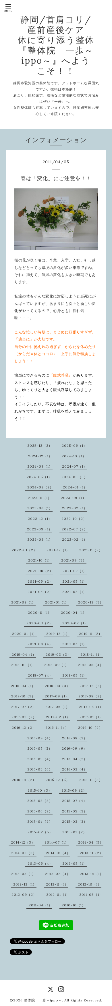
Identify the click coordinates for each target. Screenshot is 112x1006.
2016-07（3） (39, 748)
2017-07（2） (23, 707)
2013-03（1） (23, 874)
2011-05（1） (91, 894)
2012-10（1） (89, 884)
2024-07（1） (74, 466)
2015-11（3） (91, 780)
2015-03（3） (74, 821)
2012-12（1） (24, 884)
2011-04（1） (40, 905)
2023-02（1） (74, 508)
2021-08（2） (40, 571)
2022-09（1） (39, 529)
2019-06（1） (74, 644)
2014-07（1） (57, 842)
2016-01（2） (24, 780)
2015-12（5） (58, 780)
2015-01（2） (74, 832)
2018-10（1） (23, 665)
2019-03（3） (58, 654)
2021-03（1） (74, 591)
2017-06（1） (57, 707)
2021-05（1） (74, 581)
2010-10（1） (74, 905)
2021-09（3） (73, 560)
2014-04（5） (90, 842)
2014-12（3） (23, 842)
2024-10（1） (74, 456)
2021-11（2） (91, 550)
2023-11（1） (39, 498)
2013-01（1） (91, 874)
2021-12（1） (58, 550)
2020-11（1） (39, 612)
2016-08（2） (74, 738)
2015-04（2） (40, 821)
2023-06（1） (40, 508)
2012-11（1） (57, 884)
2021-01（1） (57, 602)
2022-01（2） (24, 550)
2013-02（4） (57, 874)
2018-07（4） (40, 675)
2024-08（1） (40, 466)
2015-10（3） (40, 790)
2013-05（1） (74, 863)
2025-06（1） (74, 445)
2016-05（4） (40, 759)
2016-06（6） (74, 748)
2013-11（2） (91, 853)
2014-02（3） (23, 853)
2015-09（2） (74, 790)
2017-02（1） (58, 717)
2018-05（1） (74, 675)
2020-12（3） (90, 602)
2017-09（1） (57, 696)
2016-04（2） (74, 759)
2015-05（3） (74, 811)
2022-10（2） (74, 518)
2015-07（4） (74, 800)
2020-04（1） (73, 612)
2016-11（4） (57, 727)
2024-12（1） (40, 456)
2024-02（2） (40, 487)
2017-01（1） (91, 717)
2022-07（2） (75, 529)
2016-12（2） (24, 727)
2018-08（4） (90, 665)
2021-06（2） (40, 581)
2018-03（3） (57, 686)
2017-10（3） (23, 696)
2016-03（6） (40, 769)
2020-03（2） (39, 623)
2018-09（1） (56, 665)
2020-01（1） (24, 633)
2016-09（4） (40, 738)
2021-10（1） (40, 560)
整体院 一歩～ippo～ (43, 1000)
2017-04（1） (91, 707)
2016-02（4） (74, 769)
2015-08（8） (40, 800)
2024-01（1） (75, 487)
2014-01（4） (58, 853)
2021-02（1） (23, 602)
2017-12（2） (91, 686)
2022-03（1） (40, 539)
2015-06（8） (40, 811)
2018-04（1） (23, 686)
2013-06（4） (40, 863)
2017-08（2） (90, 696)
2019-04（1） (24, 654)
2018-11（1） (91, 654)
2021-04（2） (40, 591)
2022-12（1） (40, 518)
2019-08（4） (40, 644)
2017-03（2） (23, 717)
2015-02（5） (40, 832)
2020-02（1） (75, 623)
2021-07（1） (75, 571)
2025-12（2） (39, 445)
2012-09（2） (24, 894)
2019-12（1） (57, 633)
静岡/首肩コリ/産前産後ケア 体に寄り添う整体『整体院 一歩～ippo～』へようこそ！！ (61, 45)
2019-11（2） (90, 633)
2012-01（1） (58, 894)
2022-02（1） (74, 539)
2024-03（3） (74, 477)
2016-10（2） (90, 727)
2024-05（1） (39, 477)
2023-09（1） (73, 498)
